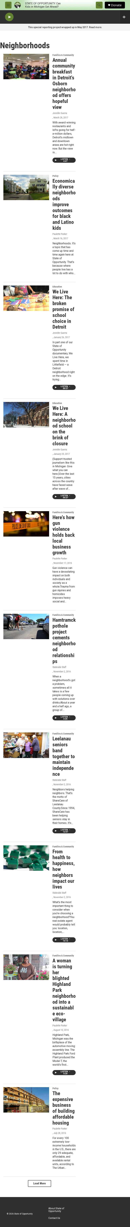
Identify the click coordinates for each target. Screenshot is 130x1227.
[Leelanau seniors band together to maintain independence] (26, 745)
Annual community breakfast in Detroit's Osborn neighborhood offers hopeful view (64, 83)
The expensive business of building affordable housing (63, 1108)
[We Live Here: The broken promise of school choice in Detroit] (26, 298)
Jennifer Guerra (59, 113)
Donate (116, 5)
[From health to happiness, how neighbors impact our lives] (26, 858)
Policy (55, 176)
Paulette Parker (59, 234)
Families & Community (63, 55)
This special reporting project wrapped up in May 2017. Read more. (65, 27)
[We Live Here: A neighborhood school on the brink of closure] (26, 414)
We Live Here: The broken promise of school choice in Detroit (63, 309)
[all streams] (125, 17)
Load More (39, 1183)
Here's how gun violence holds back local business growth (63, 535)
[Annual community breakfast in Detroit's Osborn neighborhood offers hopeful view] (26, 66)
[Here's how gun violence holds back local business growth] (26, 524)
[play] (9, 17)
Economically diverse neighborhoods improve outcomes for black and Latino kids (64, 204)
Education (57, 286)
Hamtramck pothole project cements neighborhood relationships (64, 640)
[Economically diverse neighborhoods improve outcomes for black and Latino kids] (26, 187)
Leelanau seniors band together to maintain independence (63, 756)
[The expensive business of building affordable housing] (26, 1100)
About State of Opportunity (56, 1209)
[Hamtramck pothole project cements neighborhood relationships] (26, 626)
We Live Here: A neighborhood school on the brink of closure (64, 425)
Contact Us (54, 1218)
